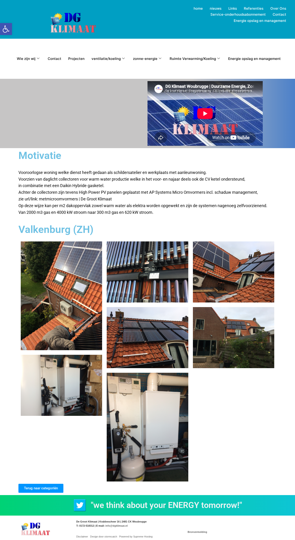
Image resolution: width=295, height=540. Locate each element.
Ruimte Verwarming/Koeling (193, 58)
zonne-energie (145, 58)
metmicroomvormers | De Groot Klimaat (75, 199)
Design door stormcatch (103, 536)
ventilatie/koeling (106, 58)
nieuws (215, 8)
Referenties (253, 8)
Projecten (76, 58)
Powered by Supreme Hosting (136, 536)
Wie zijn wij (26, 58)
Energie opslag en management (260, 20)
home (198, 8)
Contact (279, 14)
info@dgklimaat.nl (116, 525)
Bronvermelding (197, 532)
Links (232, 8)
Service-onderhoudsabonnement (238, 14)
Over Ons (278, 8)
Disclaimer (82, 536)
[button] (6, 29)
